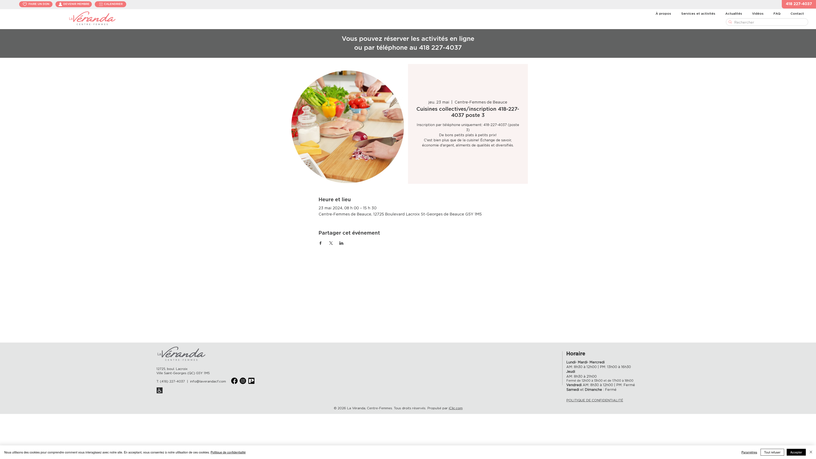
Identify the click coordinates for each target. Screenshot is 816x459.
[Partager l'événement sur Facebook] (321, 243)
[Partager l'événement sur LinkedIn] (341, 243)
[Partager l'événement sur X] (331, 243)
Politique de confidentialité (228, 452)
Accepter (796, 452)
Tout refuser (772, 452)
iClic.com (456, 408)
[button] (799, 4)
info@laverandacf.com (208, 381)
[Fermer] (810, 452)
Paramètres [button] (749, 452)
